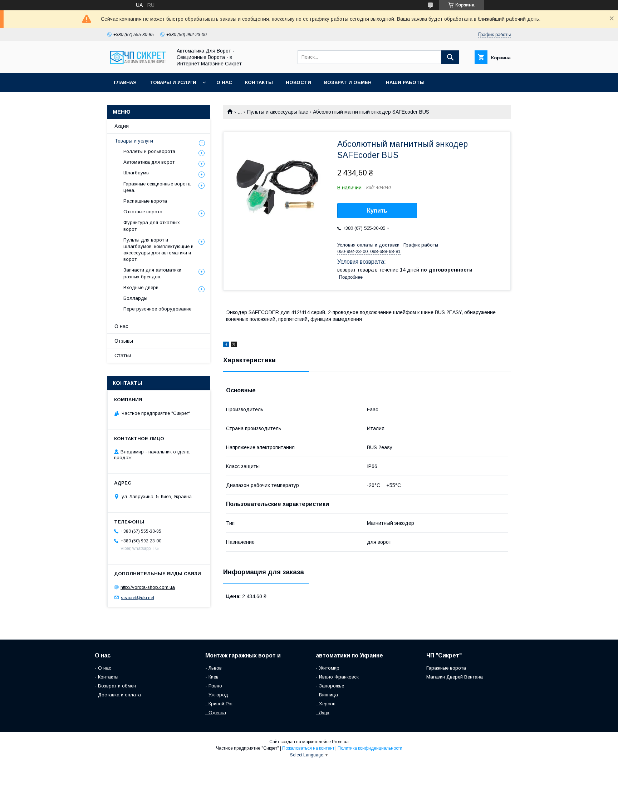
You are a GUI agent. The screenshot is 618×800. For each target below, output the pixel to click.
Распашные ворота (145, 201)
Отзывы (123, 341)
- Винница (327, 694)
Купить (377, 211)
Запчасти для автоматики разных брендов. (152, 273)
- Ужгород (216, 694)
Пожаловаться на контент (308, 748)
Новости (298, 82)
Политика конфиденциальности (370, 748)
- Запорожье (330, 686)
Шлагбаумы (136, 172)
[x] (234, 345)
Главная (125, 82)
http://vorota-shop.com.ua (148, 587)
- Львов (213, 668)
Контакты (259, 82)
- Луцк (322, 712)
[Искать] (450, 57)
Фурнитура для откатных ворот (151, 226)
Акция (121, 126)
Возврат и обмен (348, 82)
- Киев (212, 677)
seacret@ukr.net (137, 597)
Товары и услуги (172, 82)
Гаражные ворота (446, 668)
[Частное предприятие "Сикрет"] (137, 64)
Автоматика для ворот (149, 162)
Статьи (122, 355)
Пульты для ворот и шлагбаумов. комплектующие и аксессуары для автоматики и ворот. (158, 249)
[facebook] (226, 345)
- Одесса (215, 712)
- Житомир (327, 668)
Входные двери (140, 287)
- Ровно (213, 686)
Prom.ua (340, 741)
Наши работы (405, 82)
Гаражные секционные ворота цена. (157, 187)
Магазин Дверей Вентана (454, 677)
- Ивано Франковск (337, 677)
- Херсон (325, 703)
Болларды (135, 298)
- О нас (103, 668)
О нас (224, 82)
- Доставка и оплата (118, 694)
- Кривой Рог (219, 703)
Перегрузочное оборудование (157, 309)
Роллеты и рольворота (149, 151)
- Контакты (106, 677)
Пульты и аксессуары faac (277, 112)
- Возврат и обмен (115, 686)
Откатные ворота (142, 211)
